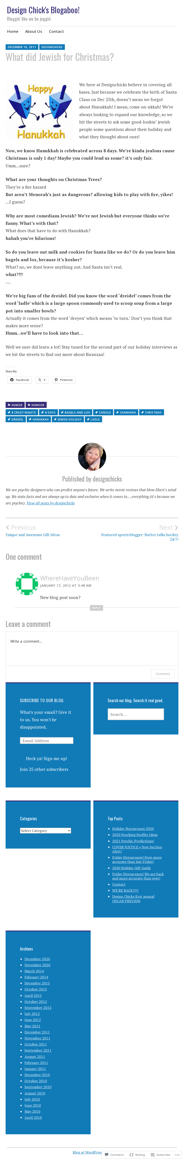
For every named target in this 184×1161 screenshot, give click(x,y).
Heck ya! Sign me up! (46, 758)
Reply (96, 608)
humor (17, 405)
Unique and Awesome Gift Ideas (33, 530)
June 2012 (32, 1019)
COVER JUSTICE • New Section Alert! (137, 849)
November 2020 (37, 964)
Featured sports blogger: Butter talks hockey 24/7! (139, 533)
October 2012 (35, 1001)
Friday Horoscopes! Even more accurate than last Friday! (137, 859)
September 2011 (37, 1050)
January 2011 (35, 1068)
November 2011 (37, 1038)
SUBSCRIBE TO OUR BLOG (42, 700)
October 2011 (35, 1044)
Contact (56, 31)
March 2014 (34, 971)
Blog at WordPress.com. (92, 1152)
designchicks (52, 47)
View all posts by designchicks (50, 503)
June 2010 (32, 1105)
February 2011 (36, 1062)
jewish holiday (70, 419)
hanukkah (41, 419)
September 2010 (37, 1086)
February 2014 (36, 977)
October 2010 (35, 1080)
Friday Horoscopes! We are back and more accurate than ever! (138, 876)
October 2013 (35, 989)
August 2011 (34, 1056)
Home (12, 31)
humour (38, 405)
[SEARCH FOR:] (136, 714)
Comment (163, 674)
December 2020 (37, 958)
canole (105, 412)
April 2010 (33, 1117)
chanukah (128, 412)
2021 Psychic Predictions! (133, 840)
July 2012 (32, 1013)
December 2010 (37, 1074)
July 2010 (32, 1099)
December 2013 (37, 983)
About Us (33, 31)
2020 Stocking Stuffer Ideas (135, 834)
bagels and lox (77, 412)
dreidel (18, 419)
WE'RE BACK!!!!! (125, 890)
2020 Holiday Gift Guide (131, 867)
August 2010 (34, 1093)
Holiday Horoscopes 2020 (133, 828)
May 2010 (32, 1111)
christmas (153, 412)
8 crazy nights (24, 412)
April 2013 (33, 995)
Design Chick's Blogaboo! (43, 9)
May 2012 (32, 1026)
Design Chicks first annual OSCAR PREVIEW (133, 898)
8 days (50, 412)
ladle (95, 419)
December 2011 (37, 1032)
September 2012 (37, 1007)
